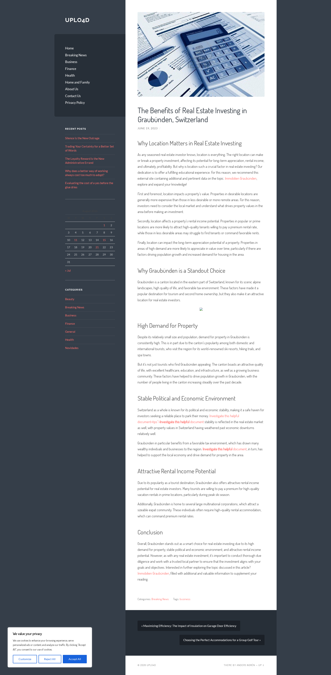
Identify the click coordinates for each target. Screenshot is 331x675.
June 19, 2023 (148, 128)
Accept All (75, 659)
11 (75, 240)
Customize (25, 659)
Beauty (69, 299)
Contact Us (73, 96)
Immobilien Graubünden (240, 178)
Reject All (50, 659)
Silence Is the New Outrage (82, 138)
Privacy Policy (75, 103)
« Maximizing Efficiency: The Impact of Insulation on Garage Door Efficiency (188, 625)
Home (69, 48)
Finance (70, 69)
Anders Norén (246, 665)
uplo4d (77, 20)
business (185, 599)
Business (71, 62)
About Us (71, 89)
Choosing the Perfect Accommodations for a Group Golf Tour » (222, 640)
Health (70, 75)
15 (104, 240)
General (70, 331)
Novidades (72, 348)
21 (97, 247)
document (225, 449)
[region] (50, 647)
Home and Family (77, 82)
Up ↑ (261, 665)
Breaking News (76, 55)
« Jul (68, 270)
